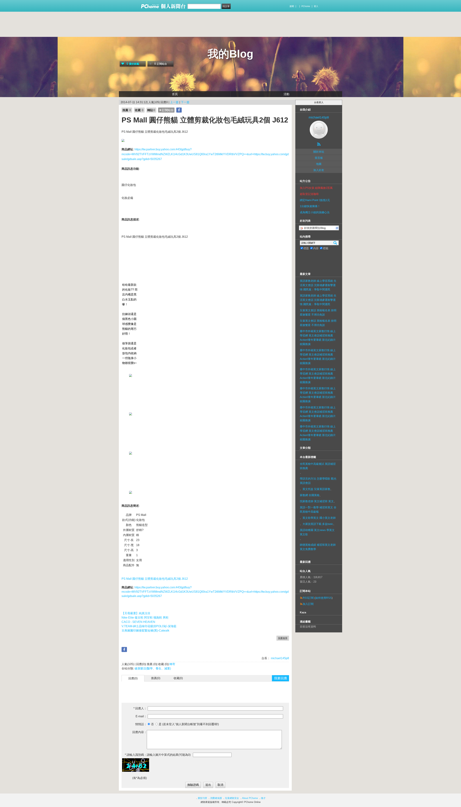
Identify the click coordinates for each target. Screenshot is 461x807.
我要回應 (280, 678)
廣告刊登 (202, 798)
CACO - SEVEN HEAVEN (138, 621)
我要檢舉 (282, 638)
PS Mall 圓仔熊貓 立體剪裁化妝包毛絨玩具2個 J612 (155, 578)
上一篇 (174, 102)
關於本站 (318, 151)
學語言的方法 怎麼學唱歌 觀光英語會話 (318, 480)
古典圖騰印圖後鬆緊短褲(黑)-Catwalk (145, 630)
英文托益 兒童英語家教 (316, 489)
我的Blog (230, 54)
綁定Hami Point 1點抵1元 (315, 200)
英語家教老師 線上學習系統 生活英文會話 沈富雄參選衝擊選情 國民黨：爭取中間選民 (318, 285)
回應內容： (139, 732)
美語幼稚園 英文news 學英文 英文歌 (317, 532)
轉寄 (172, 664)
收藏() (178, 678)
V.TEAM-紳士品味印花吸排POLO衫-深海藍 (149, 626)
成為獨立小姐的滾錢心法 (315, 212)
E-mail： (141, 716)
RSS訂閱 (308, 597)
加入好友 (318, 170)
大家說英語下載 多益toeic (318, 523)
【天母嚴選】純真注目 (136, 613)
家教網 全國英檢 (309, 495)
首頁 (175, 94)
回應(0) (133, 678)
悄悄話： (141, 724)
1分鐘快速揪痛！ (310, 206)
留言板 (319, 157)
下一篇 (185, 102)
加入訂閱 (308, 603)
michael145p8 (279, 658)
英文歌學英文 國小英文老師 (319, 517)
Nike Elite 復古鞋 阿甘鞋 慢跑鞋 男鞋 (145, 617)
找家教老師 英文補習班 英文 (317, 501)
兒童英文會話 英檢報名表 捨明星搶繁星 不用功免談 (318, 312)
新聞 (292, 6)
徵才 (263, 798)
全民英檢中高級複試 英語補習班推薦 (318, 466)
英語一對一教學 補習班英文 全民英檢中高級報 (318, 509)
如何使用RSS (323, 597)
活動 (286, 94)
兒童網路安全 (232, 798)
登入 (316, 6)
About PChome (250, 798)
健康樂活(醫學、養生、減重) (153, 668)
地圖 (318, 163)
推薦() (155, 678)
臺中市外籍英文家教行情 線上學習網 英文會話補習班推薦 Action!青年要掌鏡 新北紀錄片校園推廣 (318, 338)
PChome (305, 6)
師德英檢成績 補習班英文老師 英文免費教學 (318, 547)
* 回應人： (140, 708)
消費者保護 (216, 798)
